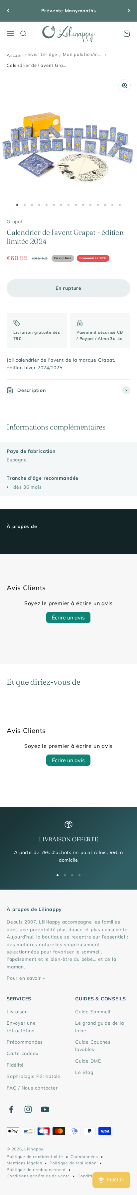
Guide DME (88, 1061)
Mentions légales (24, 1162)
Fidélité (15, 1065)
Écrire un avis (68, 617)
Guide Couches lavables (93, 1045)
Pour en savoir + (26, 978)
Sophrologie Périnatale (34, 1076)
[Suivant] (129, 10)
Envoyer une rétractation (21, 1026)
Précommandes (25, 1042)
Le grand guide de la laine (99, 1026)
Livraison (17, 1012)
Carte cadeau (23, 1053)
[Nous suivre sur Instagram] (28, 1109)
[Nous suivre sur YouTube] (45, 1109)
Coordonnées (84, 1156)
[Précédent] (8, 10)
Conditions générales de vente (38, 1175)
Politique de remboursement (36, 1169)
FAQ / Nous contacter (32, 1088)
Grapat (15, 222)
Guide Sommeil (92, 1012)
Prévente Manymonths (68, 11)
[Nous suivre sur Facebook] (11, 1109)
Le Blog (84, 1072)
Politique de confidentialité (35, 1156)
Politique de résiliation (73, 1162)
